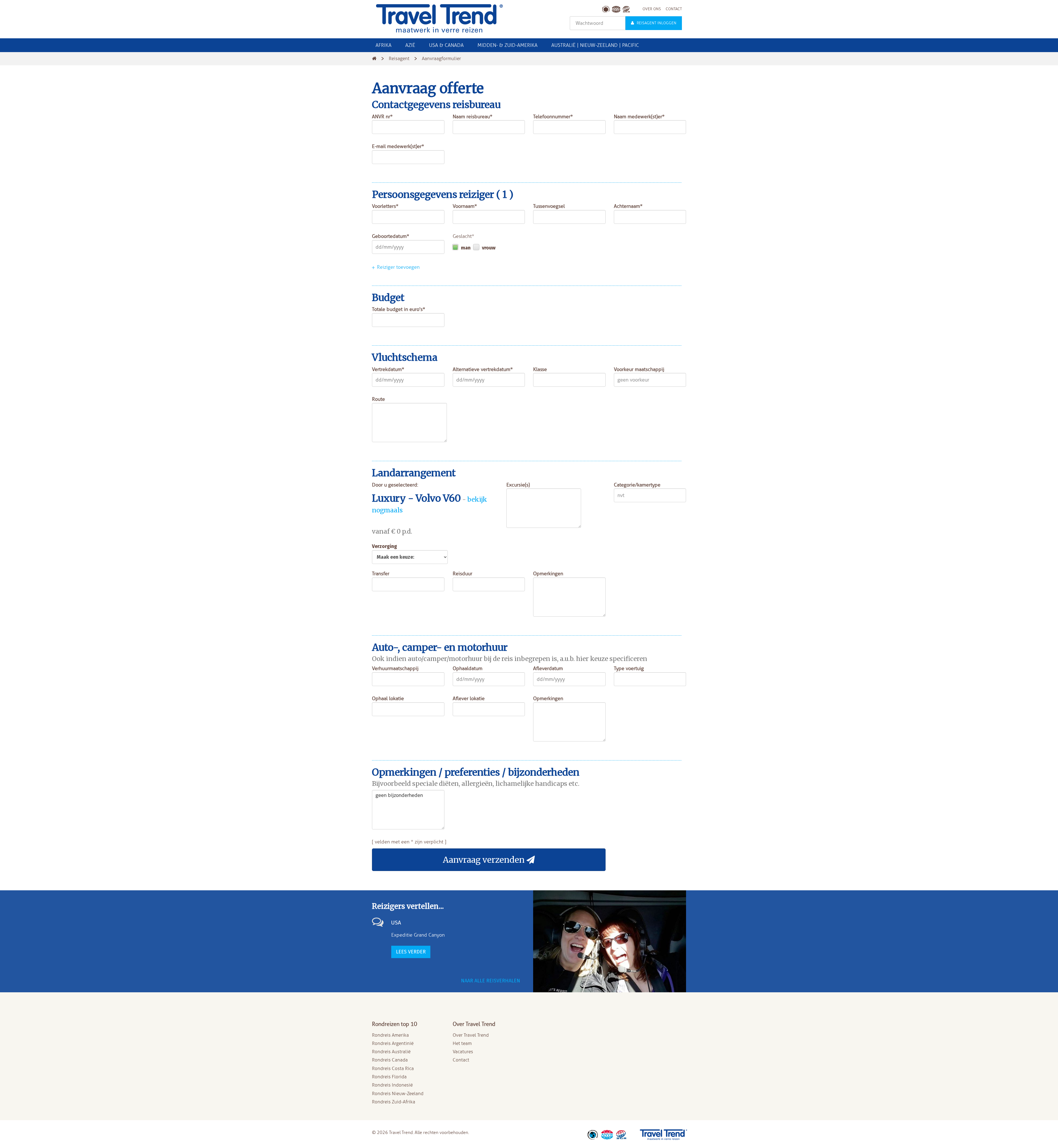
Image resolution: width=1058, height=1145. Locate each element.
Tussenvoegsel (549, 206)
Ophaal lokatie (388, 698)
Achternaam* (628, 206)
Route (378, 399)
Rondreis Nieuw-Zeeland (397, 1093)
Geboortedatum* (390, 236)
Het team (462, 1043)
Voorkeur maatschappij (639, 369)
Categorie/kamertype (637, 485)
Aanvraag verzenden (485, 859)
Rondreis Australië (391, 1052)
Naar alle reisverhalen (490, 981)
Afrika (384, 45)
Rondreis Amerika (390, 1035)
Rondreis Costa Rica (393, 1068)
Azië (410, 45)
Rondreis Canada (390, 1060)
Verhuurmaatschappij (395, 668)
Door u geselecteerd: (395, 485)
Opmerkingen (548, 574)
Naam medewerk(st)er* (639, 117)
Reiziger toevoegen (398, 267)
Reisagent (399, 58)
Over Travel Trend (471, 1035)
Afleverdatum (548, 668)
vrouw (488, 248)
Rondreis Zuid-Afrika (393, 1102)
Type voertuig (629, 668)
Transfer (380, 574)
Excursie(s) (518, 485)
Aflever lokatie (469, 698)
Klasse (540, 369)
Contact (461, 1060)
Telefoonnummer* (553, 117)
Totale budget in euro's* (398, 309)
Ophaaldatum (467, 668)
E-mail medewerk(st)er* (398, 146)
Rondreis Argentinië (393, 1043)
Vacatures (463, 1052)
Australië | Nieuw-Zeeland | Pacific (595, 45)
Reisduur (462, 574)
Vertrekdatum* (388, 369)
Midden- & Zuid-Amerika (507, 45)
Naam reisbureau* (472, 117)
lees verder (411, 952)
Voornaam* (465, 206)
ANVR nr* (382, 117)
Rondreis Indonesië (392, 1085)
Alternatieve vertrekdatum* (483, 369)
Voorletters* (385, 206)
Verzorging (384, 546)
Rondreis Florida (389, 1077)
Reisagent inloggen (656, 23)
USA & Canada (446, 45)
